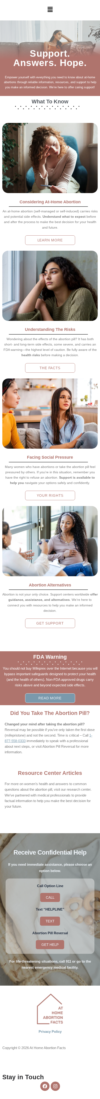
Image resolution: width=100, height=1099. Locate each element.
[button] (50, 10)
